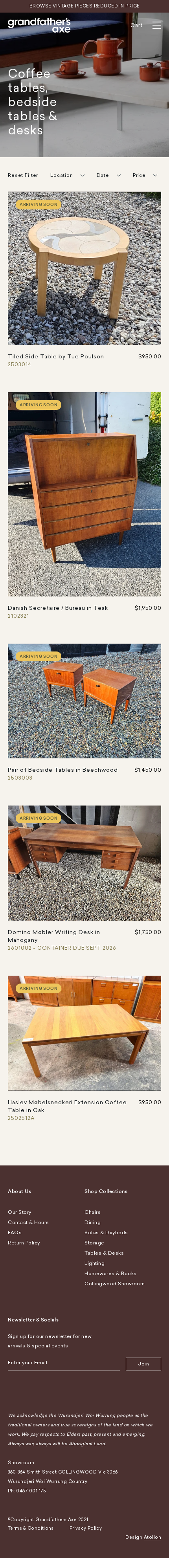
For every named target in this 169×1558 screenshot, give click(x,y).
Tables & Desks (104, 1253)
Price (139, 175)
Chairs (92, 1212)
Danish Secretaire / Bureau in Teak (58, 612)
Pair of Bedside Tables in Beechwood (63, 774)
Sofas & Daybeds (106, 1232)
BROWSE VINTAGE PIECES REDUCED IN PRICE (84, 6)
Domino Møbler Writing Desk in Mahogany (62, 940)
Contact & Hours (28, 1222)
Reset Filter (23, 175)
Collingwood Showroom (114, 1283)
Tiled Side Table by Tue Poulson (56, 360)
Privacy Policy (86, 1528)
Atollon (153, 1537)
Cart (136, 25)
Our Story (19, 1212)
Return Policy (24, 1243)
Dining (92, 1222)
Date (103, 175)
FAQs (15, 1232)
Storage (94, 1243)
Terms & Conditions (31, 1528)
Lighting (94, 1263)
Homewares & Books (110, 1273)
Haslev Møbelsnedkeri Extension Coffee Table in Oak (67, 1110)
